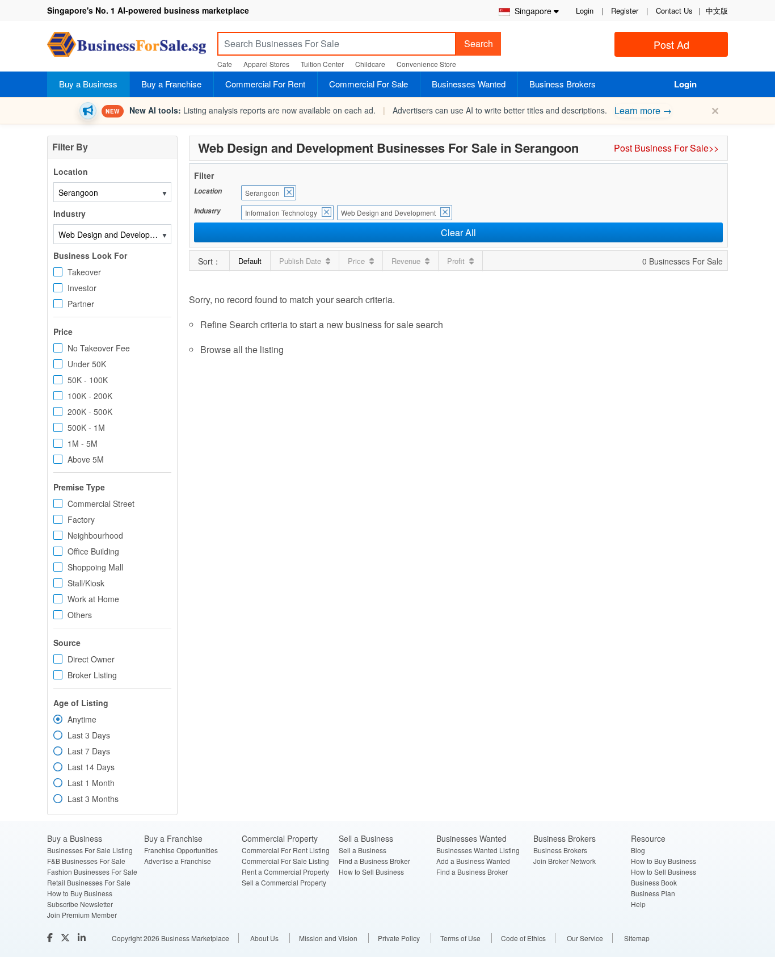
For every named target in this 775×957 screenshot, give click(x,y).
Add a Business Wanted (473, 861)
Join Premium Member (82, 915)
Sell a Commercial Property (284, 882)
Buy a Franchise (171, 84)
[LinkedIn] (83, 937)
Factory (81, 519)
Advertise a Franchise (177, 861)
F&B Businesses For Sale (86, 861)
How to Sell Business (371, 871)
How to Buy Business (79, 893)
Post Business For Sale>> (666, 147)
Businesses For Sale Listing (90, 850)
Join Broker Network (564, 861)
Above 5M (86, 459)
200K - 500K (90, 411)
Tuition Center (322, 64)
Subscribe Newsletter (80, 904)
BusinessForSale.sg (126, 48)
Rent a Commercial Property (285, 871)
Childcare (370, 64)
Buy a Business (88, 84)
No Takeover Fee (99, 348)
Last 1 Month (91, 782)
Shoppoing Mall (95, 567)
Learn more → (643, 110)
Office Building (93, 551)
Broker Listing (92, 675)
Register (624, 10)
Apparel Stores (266, 64)
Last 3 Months (93, 798)
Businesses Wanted (469, 84)
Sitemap (637, 938)
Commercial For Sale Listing (285, 861)
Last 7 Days (89, 751)
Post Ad (671, 44)
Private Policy (399, 938)
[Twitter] (66, 937)
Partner (81, 303)
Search (478, 43)
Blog (638, 850)
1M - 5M (83, 443)
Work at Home (93, 599)
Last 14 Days (91, 767)
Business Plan (653, 893)
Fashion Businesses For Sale (92, 871)
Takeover (84, 272)
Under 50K (87, 364)
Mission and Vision (328, 938)
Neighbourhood (95, 535)
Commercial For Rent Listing (286, 850)
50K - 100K (88, 379)
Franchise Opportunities (181, 850)
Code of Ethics (523, 938)
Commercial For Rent (265, 84)
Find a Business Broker (374, 861)
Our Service (585, 938)
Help (638, 904)
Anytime (82, 719)
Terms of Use (460, 938)
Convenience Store (426, 64)
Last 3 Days (89, 735)
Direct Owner (91, 659)
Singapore (530, 10)
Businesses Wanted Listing (478, 850)
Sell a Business (362, 850)
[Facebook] (51, 937)
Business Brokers (562, 84)
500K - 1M (86, 427)
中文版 (717, 10)
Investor (82, 287)
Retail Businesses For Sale (88, 882)
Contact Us (674, 10)
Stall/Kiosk (86, 583)
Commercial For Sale (368, 84)
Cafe (224, 64)
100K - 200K (90, 395)
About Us (264, 938)
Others (80, 614)
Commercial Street (101, 503)
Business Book (654, 882)
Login (584, 10)
